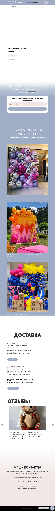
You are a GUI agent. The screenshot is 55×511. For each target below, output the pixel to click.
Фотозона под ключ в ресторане (18, 314)
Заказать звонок (28, 108)
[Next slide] (53, 425)
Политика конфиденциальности (27, 488)
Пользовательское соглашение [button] (27, 486)
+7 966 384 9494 (33, 473)
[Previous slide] (2, 425)
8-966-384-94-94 (33, 2)
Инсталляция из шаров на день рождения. (21, 197)
